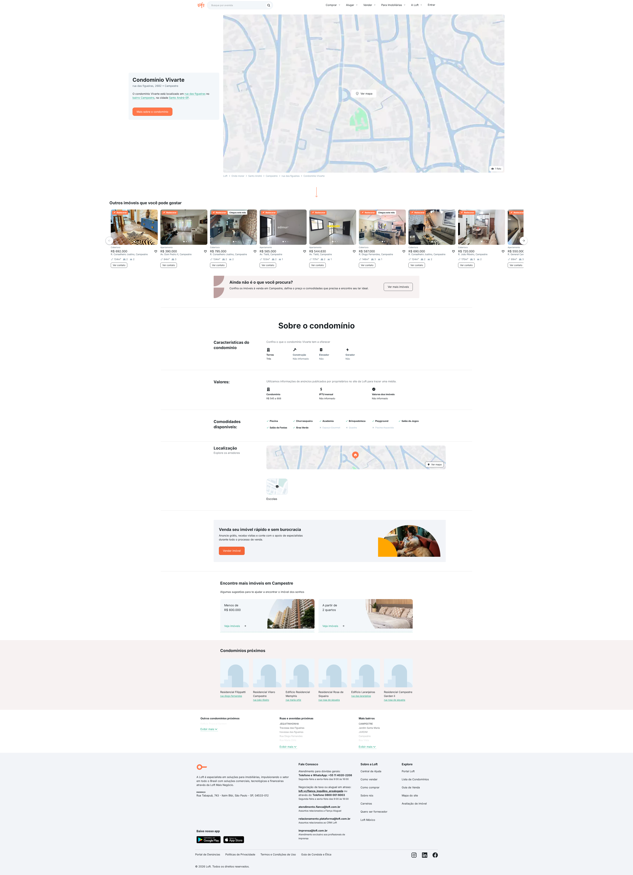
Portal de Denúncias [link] (207, 854)
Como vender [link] (369, 779)
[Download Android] (208, 840)
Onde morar (237, 175)
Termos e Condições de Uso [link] (278, 854)
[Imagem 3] (188, 241)
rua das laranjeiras (361, 695)
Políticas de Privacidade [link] (240, 854)
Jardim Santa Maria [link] (369, 727)
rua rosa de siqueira (329, 699)
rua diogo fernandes (231, 695)
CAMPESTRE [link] (366, 723)
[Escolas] (277, 486)
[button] (356, 457)
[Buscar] (268, 5)
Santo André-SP (179, 97)
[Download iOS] (233, 840)
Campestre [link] (365, 736)
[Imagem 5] (143, 241)
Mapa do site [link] (410, 795)
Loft (225, 175)
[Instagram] (414, 855)
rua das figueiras (195, 93)
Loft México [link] (368, 819)
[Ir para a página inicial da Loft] (202, 5)
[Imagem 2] (136, 241)
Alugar (350, 5)
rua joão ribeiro (261, 699)
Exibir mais (207, 729)
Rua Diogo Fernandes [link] (291, 736)
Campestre (272, 175)
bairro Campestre (143, 97)
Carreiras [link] (366, 803)
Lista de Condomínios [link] (415, 779)
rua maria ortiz (293, 699)
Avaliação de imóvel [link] (414, 803)
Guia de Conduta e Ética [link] (316, 854)
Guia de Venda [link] (411, 787)
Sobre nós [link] (367, 795)
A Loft (415, 5)
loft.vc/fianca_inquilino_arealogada (321, 791)
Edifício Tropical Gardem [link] (213, 723)
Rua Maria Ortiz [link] (288, 740)
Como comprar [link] (370, 787)
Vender (367, 5)
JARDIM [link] (363, 732)
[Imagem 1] (134, 241)
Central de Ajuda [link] (371, 771)
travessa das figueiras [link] (291, 732)
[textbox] (240, 5)
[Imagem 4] (141, 241)
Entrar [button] (431, 4)
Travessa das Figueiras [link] (292, 727)
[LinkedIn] (424, 855)
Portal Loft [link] (408, 771)
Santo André (255, 175)
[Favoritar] (155, 251)
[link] (398, 287)
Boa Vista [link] (364, 740)
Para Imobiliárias (391, 5)
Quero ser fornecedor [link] (374, 811)
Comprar (331, 5)
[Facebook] (435, 855)
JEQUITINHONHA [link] (289, 723)
